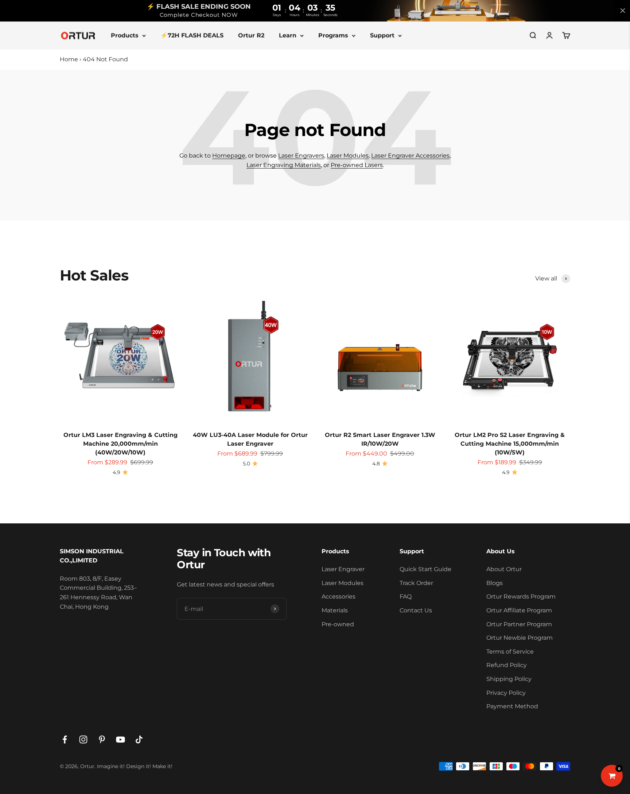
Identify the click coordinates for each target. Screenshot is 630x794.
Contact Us (416, 610)
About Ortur (504, 569)
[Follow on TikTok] (139, 739)
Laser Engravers (301, 155)
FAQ (406, 596)
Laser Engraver (343, 569)
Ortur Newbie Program (519, 637)
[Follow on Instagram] (83, 739)
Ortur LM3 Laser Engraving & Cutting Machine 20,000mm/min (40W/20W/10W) (120, 443)
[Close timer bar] (623, 10)
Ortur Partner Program (519, 624)
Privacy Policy (506, 692)
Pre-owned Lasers (357, 165)
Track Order (416, 583)
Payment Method (512, 706)
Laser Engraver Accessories (410, 155)
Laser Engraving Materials (283, 165)
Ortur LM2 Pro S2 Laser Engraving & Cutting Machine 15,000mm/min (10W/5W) (510, 443)
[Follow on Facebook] (65, 739)
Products (125, 35)
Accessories (338, 596)
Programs (333, 35)
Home (69, 59)
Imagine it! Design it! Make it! (134, 766)
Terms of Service (510, 651)
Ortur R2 (251, 35)
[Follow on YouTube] (120, 739)
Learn (287, 35)
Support (382, 35)
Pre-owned (338, 624)
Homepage (228, 155)
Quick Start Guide (425, 569)
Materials (335, 610)
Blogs (494, 583)
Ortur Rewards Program (521, 596)
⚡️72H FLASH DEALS (191, 35)
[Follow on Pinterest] (102, 739)
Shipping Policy (509, 678)
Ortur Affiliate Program (519, 610)
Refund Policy (506, 665)
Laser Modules (348, 155)
